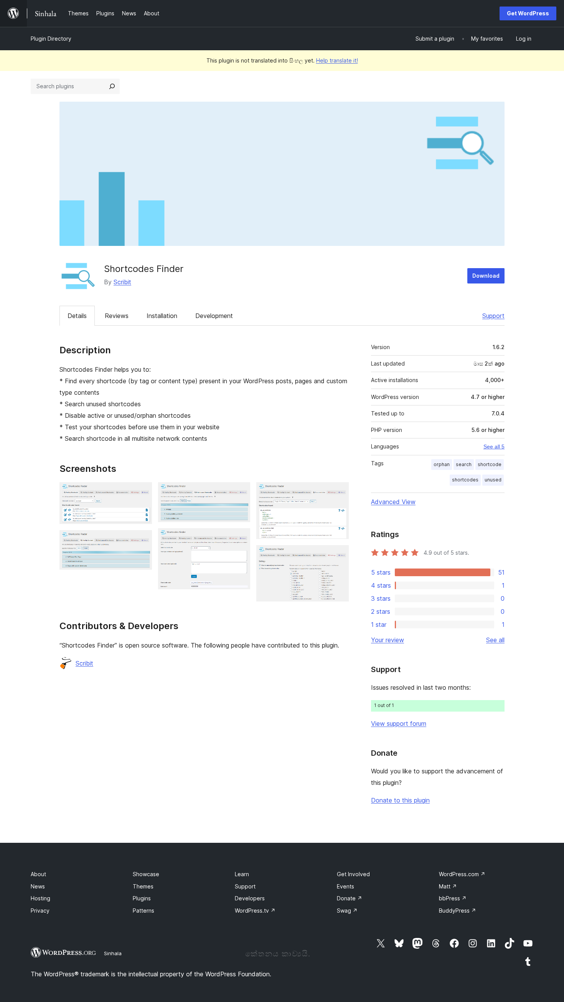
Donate (349, 898)
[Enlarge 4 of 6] (240, 538)
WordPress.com (462, 874)
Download (486, 275)
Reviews (117, 316)
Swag (347, 910)
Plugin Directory (51, 38)
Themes (143, 886)
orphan (442, 464)
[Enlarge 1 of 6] (141, 492)
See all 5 (494, 446)
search (464, 464)
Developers (250, 898)
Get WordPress (528, 13)
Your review (387, 640)
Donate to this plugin (400, 800)
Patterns (143, 910)
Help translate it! (337, 60)
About (38, 874)
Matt (448, 886)
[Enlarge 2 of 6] (141, 540)
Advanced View (393, 502)
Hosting (40, 898)
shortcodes (465, 480)
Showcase (146, 874)
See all (495, 640)
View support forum (398, 723)
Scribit (122, 282)
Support (493, 316)
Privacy (40, 910)
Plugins (142, 898)
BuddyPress (457, 910)
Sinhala (113, 953)
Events (345, 886)
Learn (242, 874)
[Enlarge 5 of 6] (338, 492)
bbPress (453, 898)
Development (214, 316)
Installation (162, 316)
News (38, 886)
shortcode (489, 464)
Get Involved (353, 874)
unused (493, 480)
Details (77, 316)
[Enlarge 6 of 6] (338, 555)
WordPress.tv (255, 910)
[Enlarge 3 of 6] (240, 492)
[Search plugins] (112, 86)
